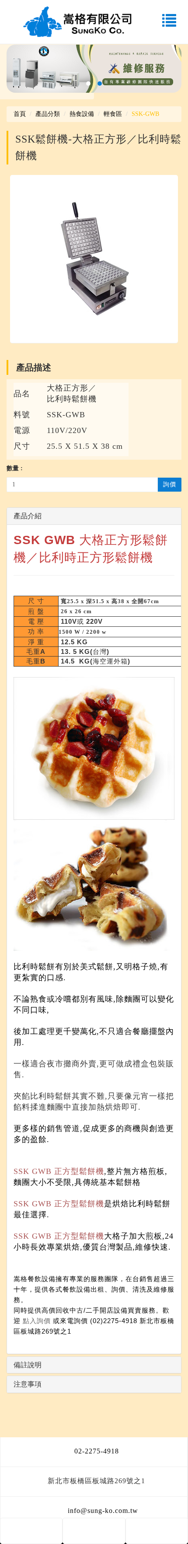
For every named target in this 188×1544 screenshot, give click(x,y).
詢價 (169, 484)
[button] (88, 83)
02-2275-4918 (96, 1451)
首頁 (20, 114)
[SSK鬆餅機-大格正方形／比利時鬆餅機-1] (94, 259)
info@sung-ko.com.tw (103, 1510)
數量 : (15, 468)
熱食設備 (82, 114)
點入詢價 (37, 1320)
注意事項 (28, 1384)
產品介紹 (28, 516)
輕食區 (113, 114)
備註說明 (28, 1365)
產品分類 (47, 114)
